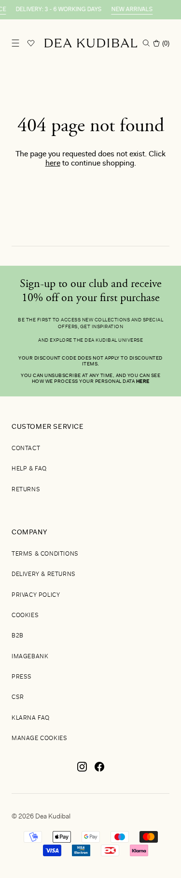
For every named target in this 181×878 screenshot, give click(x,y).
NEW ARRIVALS (129, 10)
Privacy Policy (36, 595)
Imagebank (30, 657)
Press (22, 677)
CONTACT (26, 449)
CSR (18, 697)
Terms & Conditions (45, 554)
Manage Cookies (39, 739)
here (52, 163)
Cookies (25, 616)
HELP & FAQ (29, 469)
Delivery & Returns (44, 574)
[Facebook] (99, 770)
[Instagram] (82, 770)
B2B (18, 636)
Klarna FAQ (31, 718)
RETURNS (26, 490)
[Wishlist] (31, 43)
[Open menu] (15, 43)
